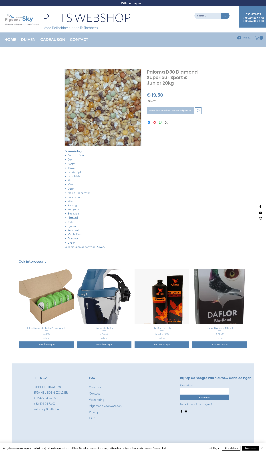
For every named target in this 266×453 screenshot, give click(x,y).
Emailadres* (186, 385)
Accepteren (250, 448)
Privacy (93, 412)
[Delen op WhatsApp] (160, 122)
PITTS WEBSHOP (86, 17)
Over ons (95, 387)
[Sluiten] (262, 448)
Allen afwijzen (231, 448)
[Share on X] (166, 122)
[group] (133, 308)
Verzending (96, 399)
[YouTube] (260, 213)
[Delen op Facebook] (149, 122)
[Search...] (225, 16)
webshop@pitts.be (46, 409)
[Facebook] (260, 207)
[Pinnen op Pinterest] (155, 122)
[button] (259, 38)
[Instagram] (260, 219)
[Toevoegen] (198, 110)
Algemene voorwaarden (105, 406)
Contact (94, 393)
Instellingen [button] (214, 448)
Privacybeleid (159, 448)
